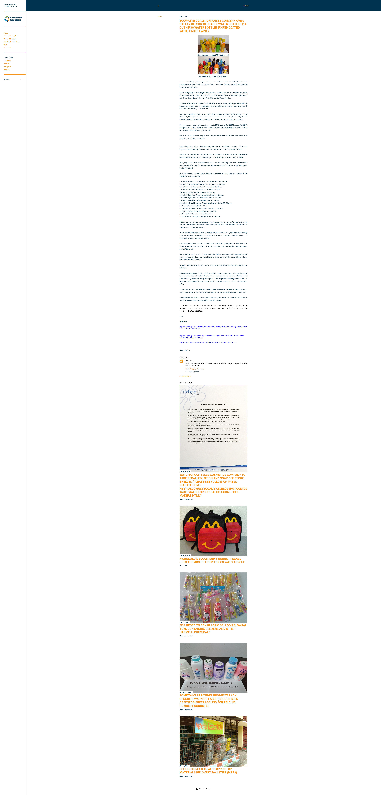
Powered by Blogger (205, 789)
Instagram (7, 67)
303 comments (188, 499)
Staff (5, 45)
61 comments (188, 776)
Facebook (7, 61)
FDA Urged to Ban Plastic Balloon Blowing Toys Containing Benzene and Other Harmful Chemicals (213, 629)
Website (6, 69)
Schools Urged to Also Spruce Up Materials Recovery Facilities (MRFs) (208, 770)
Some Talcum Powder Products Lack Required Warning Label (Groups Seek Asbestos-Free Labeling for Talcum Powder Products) (209, 701)
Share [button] (160, 16)
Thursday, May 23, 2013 (192, 372)
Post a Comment (185, 376)
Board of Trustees (10, 39)
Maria (187, 361)
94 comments (188, 636)
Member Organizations (11, 42)
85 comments (188, 709)
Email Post (187, 350)
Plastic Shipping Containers (195, 369)
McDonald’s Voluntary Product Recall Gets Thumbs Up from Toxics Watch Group (212, 560)
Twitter (6, 64)
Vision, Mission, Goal (11, 36)
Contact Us (7, 48)
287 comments (188, 566)
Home (6, 33)
